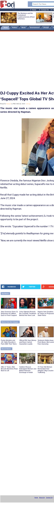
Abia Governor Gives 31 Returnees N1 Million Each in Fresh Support (9, 313)
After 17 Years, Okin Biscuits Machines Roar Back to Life (9, 369)
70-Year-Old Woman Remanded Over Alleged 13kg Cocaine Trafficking (45, 369)
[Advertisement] (27, 60)
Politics (15, 27)
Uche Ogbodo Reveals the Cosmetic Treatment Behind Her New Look (27, 313)
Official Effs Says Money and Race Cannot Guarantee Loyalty (27, 342)
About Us (42, 497)
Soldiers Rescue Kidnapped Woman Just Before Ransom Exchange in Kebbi (27, 369)
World (24, 27)
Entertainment (34, 27)
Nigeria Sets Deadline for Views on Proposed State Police (46, 313)
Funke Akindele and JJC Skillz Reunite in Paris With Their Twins (9, 342)
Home (34, 10)
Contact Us (45, 10)
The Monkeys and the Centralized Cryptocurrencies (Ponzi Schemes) (26, 16)
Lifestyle (46, 27)
